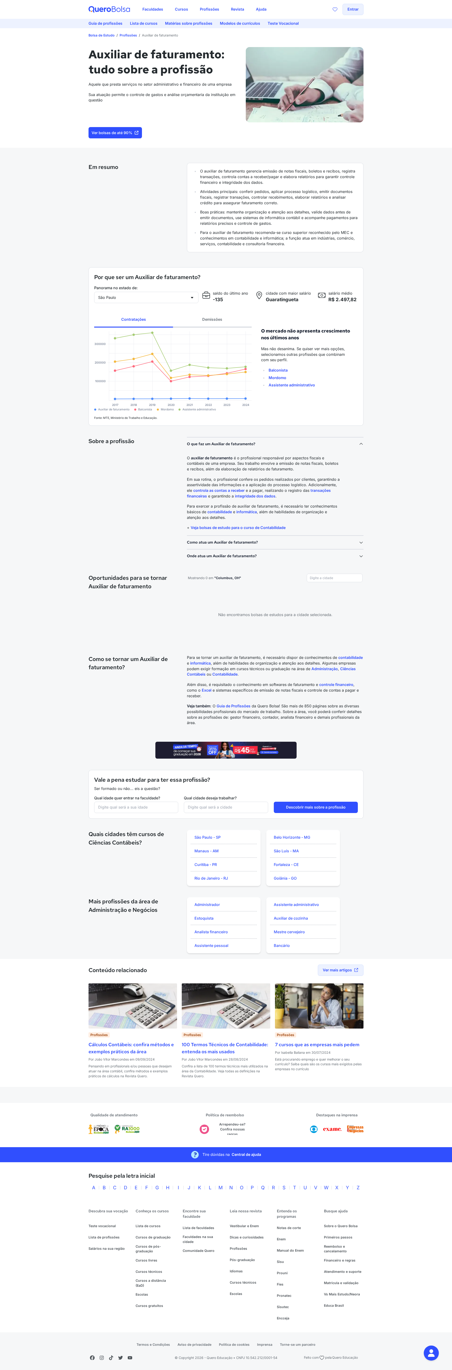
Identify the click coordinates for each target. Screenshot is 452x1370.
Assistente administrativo (292, 385)
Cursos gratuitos (149, 1306)
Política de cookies (234, 1344)
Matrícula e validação (341, 1283)
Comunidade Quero (198, 1251)
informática (246, 511)
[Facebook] (92, 1358)
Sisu (280, 1262)
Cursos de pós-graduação (148, 1248)
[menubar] (204, 9)
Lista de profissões (104, 1237)
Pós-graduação (242, 1260)
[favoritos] (335, 9)
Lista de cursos (148, 1226)
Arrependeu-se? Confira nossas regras (232, 1129)
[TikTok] (111, 1358)
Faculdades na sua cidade (198, 1239)
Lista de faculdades (198, 1228)
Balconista (278, 370)
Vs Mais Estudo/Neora (342, 1294)
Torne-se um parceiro (297, 1344)
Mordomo (277, 377)
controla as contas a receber (219, 490)
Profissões (128, 35)
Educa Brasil (334, 1305)
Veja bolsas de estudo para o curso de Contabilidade (238, 527)
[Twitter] (120, 1358)
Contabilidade (225, 674)
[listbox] (224, 858)
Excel (206, 690)
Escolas (142, 1294)
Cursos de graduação (153, 1237)
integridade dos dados (255, 496)
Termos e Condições (153, 1344)
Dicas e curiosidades (247, 1237)
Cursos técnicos (149, 1272)
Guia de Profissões (233, 706)
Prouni (282, 1273)
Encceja (283, 1318)
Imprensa (264, 1344)
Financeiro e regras (339, 1260)
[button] (431, 1353)
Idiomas (236, 1271)
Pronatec (284, 1296)
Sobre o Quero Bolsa (341, 1226)
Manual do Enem (290, 1250)
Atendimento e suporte (342, 1272)
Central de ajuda (246, 1154)
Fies (280, 1284)
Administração (324, 668)
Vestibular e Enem (244, 1226)
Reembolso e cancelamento (335, 1248)
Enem (281, 1239)
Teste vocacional (102, 1226)
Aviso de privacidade (194, 1344)
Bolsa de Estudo (102, 35)
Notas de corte (289, 1228)
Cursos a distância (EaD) (151, 1282)
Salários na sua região (107, 1248)
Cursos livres (146, 1260)
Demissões (212, 319)
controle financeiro (336, 684)
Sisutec (283, 1307)
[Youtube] (130, 1358)
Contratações (133, 319)
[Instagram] (101, 1358)
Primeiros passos (338, 1237)
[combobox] (335, 578)
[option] (224, 837)
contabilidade (219, 511)
